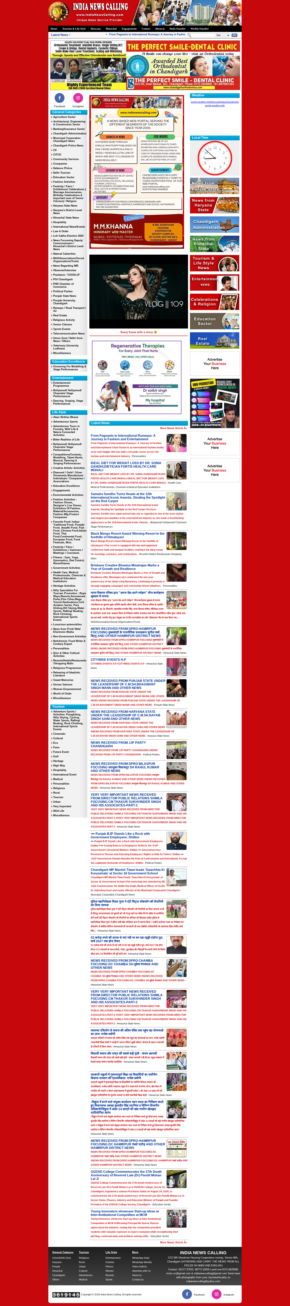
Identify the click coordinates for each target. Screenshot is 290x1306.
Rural (56, 792)
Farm (56, 747)
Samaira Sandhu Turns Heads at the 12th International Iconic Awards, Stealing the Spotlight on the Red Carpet (128, 497)
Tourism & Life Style (74, 28)
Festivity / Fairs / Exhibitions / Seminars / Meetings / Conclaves (68, 549)
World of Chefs (62, 693)
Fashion (110, 1262)
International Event (64, 774)
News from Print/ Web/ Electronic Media (67, 630)
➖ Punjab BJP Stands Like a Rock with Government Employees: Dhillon (120, 835)
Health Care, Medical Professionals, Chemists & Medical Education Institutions (69, 577)
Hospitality (59, 222)
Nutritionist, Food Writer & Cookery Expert (69, 642)
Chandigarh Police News (68, 145)
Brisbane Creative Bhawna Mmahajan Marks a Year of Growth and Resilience (125, 567)
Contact (146, 28)
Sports (109, 1279)
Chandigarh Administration (69, 133)
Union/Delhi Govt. (61, 1258)
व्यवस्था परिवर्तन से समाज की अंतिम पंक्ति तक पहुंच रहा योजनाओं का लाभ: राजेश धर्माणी (127, 1032)
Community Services (66, 159)
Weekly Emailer (200, 28)
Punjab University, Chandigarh (64, 302)
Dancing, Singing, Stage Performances (68, 402)
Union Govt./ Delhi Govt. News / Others (68, 340)
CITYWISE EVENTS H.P (108, 659)
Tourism (58, 797)
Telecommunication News (69, 333)
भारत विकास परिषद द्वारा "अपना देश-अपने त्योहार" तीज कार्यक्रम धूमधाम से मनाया (127, 594)
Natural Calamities (64, 253)
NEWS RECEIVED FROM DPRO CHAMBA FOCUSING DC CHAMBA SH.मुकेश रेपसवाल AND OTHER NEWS (124, 964)
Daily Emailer (178, 28)
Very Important (62, 806)
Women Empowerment (67, 689)
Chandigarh (58, 1275)
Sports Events (61, 329)
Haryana (96, 28)
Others (55, 1279)
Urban (57, 801)
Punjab (56, 1266)
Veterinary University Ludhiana (66, 347)
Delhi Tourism (61, 172)
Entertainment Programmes (61, 384)
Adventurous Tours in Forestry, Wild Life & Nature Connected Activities (66, 431)
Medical (58, 779)
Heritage (58, 761)
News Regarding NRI (65, 265)
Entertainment (113, 1258)
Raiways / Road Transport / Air (69, 309)
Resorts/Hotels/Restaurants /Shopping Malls (69, 662)
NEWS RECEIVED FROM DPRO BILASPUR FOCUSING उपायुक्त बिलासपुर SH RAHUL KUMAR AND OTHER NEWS (125, 767)
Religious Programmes (67, 667)
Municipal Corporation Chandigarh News (67, 139)
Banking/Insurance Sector (69, 129)
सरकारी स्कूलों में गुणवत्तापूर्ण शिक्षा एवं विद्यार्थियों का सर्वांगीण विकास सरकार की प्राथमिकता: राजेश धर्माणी (124, 1076)
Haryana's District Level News (67, 212)
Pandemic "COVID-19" (66, 274)
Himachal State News (66, 217)
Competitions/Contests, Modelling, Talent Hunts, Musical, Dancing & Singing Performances (68, 459)
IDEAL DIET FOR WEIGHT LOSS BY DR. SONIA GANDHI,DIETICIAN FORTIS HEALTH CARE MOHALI (126, 466)
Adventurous (86, 1275)
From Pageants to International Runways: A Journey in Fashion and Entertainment (142, 34)
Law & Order (60, 231)
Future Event (61, 751)
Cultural (58, 738)
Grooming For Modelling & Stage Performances (69, 368)
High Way (59, 765)
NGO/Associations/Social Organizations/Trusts (68, 260)
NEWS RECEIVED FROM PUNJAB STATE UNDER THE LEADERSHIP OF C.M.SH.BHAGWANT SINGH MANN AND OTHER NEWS (128, 684)
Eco (55, 742)
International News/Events (69, 226)
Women (110, 1271)
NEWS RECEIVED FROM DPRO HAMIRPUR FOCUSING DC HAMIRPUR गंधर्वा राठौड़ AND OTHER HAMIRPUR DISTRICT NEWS (128, 1144)
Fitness (109, 1266)
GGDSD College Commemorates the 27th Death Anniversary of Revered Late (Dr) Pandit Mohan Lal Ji (126, 1175)
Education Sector (63, 177)
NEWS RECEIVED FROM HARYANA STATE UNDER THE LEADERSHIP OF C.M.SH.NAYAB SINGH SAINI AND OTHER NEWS (125, 715)
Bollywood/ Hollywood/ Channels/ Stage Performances (67, 393)
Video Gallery (139, 1266)
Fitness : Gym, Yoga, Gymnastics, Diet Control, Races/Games (69, 560)
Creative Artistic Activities (69, 467)
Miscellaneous (62, 353)
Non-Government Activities (69, 636)
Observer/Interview (64, 270)
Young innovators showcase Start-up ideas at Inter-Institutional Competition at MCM (125, 1213)
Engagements (129, 28)
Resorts (110, 1275)
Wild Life (58, 810)
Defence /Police (62, 168)
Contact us (138, 1279)
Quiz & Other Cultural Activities (66, 654)
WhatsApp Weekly (142, 1262)
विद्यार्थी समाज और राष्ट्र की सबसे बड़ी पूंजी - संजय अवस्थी (124, 1053)
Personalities (61, 648)
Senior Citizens (62, 324)
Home (54, 28)
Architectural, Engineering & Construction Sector (69, 123)
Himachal (111, 28)
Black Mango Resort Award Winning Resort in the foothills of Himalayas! (128, 535)
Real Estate (60, 315)
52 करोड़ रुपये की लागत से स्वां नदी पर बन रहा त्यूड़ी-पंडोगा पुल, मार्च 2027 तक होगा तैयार (127, 939)
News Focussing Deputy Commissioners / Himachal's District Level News (68, 245)
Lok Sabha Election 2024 (68, 235)
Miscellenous (61, 815)
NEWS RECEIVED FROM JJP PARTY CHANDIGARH (118, 744)
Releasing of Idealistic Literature (66, 674)
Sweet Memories (63, 680)
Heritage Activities (64, 585)
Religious (59, 788)
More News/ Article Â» (173, 428)
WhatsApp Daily (140, 1258)
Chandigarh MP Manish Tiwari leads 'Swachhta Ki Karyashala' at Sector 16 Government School (128, 871)
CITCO (57, 154)
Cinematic (59, 733)
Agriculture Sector (64, 116)
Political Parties (63, 291)
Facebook (59, 106)
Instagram (78, 106)
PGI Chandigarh (63, 279)
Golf (55, 756)
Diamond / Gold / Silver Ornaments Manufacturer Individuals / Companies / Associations (69, 477)
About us (160, 28)
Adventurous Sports (65, 421)
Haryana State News (65, 205)
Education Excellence (66, 485)
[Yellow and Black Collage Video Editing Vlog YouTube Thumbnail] (214, 427)
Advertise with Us (141, 1271)
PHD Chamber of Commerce (63, 285)
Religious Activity (64, 319)
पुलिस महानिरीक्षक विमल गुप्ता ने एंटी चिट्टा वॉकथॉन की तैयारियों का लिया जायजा (127, 903)
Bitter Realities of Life (66, 439)
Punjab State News (64, 295)
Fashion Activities (64, 181)
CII (55, 150)
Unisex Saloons (62, 684)
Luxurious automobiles (67, 624)
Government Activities (66, 567)
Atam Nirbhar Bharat (65, 417)
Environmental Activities (68, 494)
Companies (60, 163)
